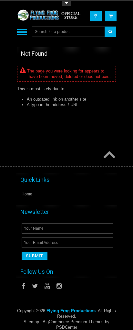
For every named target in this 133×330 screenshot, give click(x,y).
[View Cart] (111, 16)
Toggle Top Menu (66, 3)
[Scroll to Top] (108, 155)
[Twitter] (35, 286)
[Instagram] (59, 286)
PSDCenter (66, 327)
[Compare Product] (96, 16)
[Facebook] (23, 286)
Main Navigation (22, 32)
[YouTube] (47, 286)
